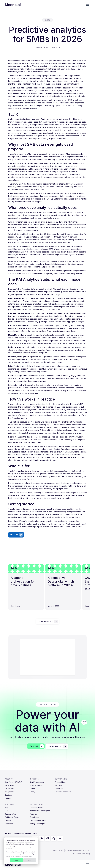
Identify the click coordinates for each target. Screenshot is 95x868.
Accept (16, 860)
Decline (29, 860)
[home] (13, 4)
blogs (47, 20)
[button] (87, 4)
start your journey (47, 704)
